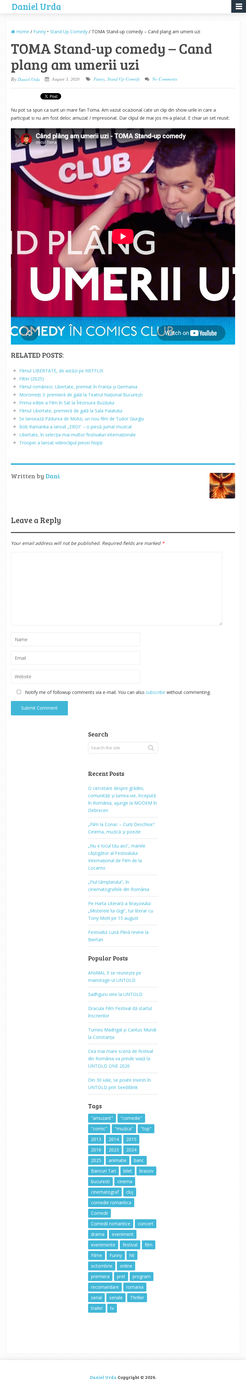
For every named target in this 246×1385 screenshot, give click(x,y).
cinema (124, 1181)
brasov (146, 1171)
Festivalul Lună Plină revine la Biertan (118, 936)
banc (139, 1160)
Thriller (137, 1297)
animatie (118, 1160)
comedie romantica (111, 1202)
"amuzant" (102, 1118)
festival (130, 1245)
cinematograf (105, 1192)
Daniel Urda (36, 6)
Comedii (99, 1213)
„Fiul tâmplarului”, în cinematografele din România (118, 885)
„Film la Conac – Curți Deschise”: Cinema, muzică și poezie (121, 828)
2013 (96, 1139)
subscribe (155, 692)
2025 (96, 1160)
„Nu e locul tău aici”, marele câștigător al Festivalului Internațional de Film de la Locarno (116, 857)
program (142, 1276)
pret (121, 1276)
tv (112, 1308)
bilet (127, 1171)
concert (145, 1224)
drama (97, 1234)
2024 (131, 1150)
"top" (146, 1129)
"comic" (99, 1129)
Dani (52, 475)
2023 (114, 1150)
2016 (96, 1150)
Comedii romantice (110, 1224)
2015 (131, 1139)
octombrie (101, 1266)
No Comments (164, 79)
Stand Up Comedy (68, 31)
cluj (129, 1192)
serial (96, 1297)
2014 (114, 1139)
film (148, 1245)
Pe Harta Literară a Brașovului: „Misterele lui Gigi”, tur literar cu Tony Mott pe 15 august (120, 910)
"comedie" (131, 1118)
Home (22, 31)
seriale (116, 1297)
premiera (100, 1276)
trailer (97, 1308)
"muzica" (124, 1129)
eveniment (123, 1234)
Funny (39, 31)
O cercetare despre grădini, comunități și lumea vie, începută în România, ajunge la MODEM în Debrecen (122, 799)
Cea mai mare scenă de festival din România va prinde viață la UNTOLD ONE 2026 (120, 1058)
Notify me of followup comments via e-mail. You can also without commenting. (117, 692)
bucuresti (100, 1181)
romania (135, 1287)
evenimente (103, 1245)
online (126, 1266)
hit (132, 1255)
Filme (96, 1255)
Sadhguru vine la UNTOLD (115, 994)
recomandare (105, 1287)
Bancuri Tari (103, 1171)
